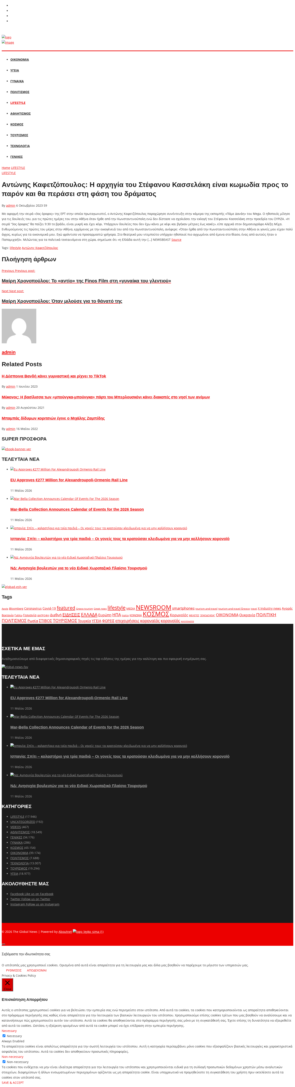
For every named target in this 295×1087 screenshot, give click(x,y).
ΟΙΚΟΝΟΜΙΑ (19, 59)
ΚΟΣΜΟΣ (16, 124)
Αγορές (287, 608)
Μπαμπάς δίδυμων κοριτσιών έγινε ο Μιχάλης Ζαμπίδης (53, 418)
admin (10, 205)
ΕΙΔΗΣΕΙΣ (71, 615)
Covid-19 (49, 608)
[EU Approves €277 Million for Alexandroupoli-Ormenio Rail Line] (58, 469)
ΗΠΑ (116, 614)
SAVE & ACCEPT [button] (13, 1083)
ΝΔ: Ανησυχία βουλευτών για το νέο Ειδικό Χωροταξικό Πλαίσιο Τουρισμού (78, 568)
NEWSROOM (153, 607)
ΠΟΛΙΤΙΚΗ (266, 615)
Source (176, 240)
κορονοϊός (170, 620)
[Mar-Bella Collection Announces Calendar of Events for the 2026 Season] (64, 499)
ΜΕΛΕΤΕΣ (194, 615)
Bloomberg (16, 608)
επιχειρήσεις (127, 620)
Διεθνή (56, 614)
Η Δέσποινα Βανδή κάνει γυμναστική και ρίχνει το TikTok (54, 376)
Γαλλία (18, 615)
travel (254, 608)
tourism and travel (206, 608)
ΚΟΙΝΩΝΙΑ (136, 615)
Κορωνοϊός (179, 615)
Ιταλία (125, 615)
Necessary (14, 1036)
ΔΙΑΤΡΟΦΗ (43, 615)
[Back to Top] (3, 944)
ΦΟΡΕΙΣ (108, 620)
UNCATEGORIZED (22, 822)
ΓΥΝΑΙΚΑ (17, 81)
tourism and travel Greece (234, 608)
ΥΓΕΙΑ (14, 70)
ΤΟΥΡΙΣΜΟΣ (19, 135)
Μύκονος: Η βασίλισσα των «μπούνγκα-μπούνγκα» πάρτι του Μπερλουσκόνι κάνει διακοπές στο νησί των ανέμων (106, 397)
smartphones (183, 608)
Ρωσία (32, 620)
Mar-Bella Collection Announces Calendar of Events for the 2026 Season (77, 509)
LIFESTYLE (17, 103)
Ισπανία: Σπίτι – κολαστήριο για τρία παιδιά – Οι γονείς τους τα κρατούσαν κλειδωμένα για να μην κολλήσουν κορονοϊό (120, 539)
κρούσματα (187, 621)
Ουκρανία (247, 615)
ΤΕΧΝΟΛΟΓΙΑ (20, 146)
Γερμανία (29, 615)
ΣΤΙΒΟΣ (45, 620)
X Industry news (269, 608)
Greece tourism (84, 608)
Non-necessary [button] (12, 1057)
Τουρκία (84, 620)
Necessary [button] (9, 1031)
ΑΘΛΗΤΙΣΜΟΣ (20, 113)
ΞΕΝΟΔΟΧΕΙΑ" (207, 615)
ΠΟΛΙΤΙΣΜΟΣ (19, 92)
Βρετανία (8, 615)
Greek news (100, 608)
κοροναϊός (150, 620)
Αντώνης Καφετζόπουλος (40, 248)
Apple (5, 608)
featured (66, 608)
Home (6, 168)
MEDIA (130, 608)
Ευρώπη (104, 615)
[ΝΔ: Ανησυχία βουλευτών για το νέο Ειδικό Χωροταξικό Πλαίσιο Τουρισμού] (66, 557)
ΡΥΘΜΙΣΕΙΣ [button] (14, 970)
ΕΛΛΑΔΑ (89, 615)
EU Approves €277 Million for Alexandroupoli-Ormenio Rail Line (69, 480)
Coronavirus (33, 608)
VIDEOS (15, 827)
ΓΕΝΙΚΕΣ (16, 157)
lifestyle (15, 248)
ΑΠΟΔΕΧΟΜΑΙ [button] (37, 970)
